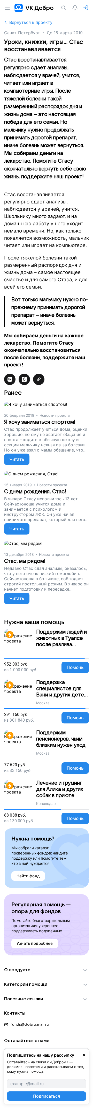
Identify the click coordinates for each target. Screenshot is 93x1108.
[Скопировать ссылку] (38, 379)
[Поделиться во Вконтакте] (10, 379)
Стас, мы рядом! (24, 561)
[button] (46, 970)
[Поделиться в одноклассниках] (24, 379)
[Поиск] (64, 7)
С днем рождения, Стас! (35, 492)
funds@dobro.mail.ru (29, 1024)
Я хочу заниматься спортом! (39, 422)
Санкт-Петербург (22, 32)
